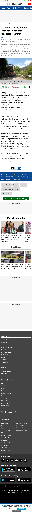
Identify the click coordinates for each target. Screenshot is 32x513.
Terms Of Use (14, 490)
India (15, 8)
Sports (26, 8)
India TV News (6, 193)
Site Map (5, 490)
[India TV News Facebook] (27, 0)
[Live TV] (29, 4)
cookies (12, 508)
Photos (3, 388)
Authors (3, 359)
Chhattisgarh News (6, 442)
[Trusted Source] (15, 87)
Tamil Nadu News (6, 438)
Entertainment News (7, 393)
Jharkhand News (6, 430)
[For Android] (8, 480)
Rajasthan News (20, 425)
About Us (4, 342)
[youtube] (16, 460)
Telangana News (21, 428)
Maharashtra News (21, 423)
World (20, 8)
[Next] (19, 168)
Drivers (15, 185)
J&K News (4, 447)
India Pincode (5, 373)
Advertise (4, 345)
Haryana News (5, 428)
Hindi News (4, 354)
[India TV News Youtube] (30, 0)
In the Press (4, 349)
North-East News (6, 435)
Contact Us (4, 340)
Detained (23, 185)
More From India (16, 218)
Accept (21, 508)
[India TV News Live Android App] (8, 469)
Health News (5, 405)
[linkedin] (21, 460)
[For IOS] (24, 480)
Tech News (4, 398)
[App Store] (24, 469)
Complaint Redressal (7, 347)
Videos (9, 8)
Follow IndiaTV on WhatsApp (14, 198)
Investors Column (6, 352)
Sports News (5, 396)
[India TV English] (17, 4)
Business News (5, 403)
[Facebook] (3, 460)
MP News (4, 433)
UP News (4, 440)
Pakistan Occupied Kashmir (10, 189)
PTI (2, 37)
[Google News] (5, 87)
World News (4, 386)
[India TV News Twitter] (28, 0)
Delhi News (4, 425)
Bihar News (4, 423)
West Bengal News (21, 430)
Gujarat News (5, 445)
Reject (17, 511)
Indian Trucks (6, 185)
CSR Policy (11, 492)
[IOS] (22, 0)
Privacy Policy (25, 490)
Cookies (3, 505)
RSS (22, 492)
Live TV (3, 357)
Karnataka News (6, 450)
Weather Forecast (6, 371)
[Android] (24, 0)
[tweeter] (7, 460)
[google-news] (25, 460)
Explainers (4, 400)
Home (3, 8)
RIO (18, 492)
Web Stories (4, 362)
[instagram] (12, 460)
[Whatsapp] (25, 87)
